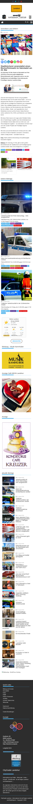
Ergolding (12, 265)
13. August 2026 (20, 619)
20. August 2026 (20, 553)
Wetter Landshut (14, 319)
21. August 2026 (20, 506)
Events (13, 149)
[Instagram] (17, 61)
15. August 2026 (20, 609)
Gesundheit (6, 691)
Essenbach (17, 265)
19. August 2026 (20, 572)
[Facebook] (2, 61)
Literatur (2, 151)
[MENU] (31, 22)
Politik (4, 694)
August (8, 223)
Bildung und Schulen (8, 689)
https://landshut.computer (10, 744)
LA (23, 149)
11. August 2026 (20, 650)
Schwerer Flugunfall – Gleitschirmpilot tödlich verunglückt (7, 171)
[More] (21, 61)
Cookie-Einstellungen (8, 711)
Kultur (4, 692)
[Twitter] (5, 61)
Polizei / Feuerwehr (17, 225)
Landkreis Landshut (5, 268)
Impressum (6, 706)
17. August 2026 (20, 591)
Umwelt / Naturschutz (8, 700)
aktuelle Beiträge (8, 473)
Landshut (27, 149)
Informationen (19, 149)
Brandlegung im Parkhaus (24, 169)
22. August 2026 (5, 301)
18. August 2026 (20, 581)
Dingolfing (12, 223)
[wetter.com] (6, 336)
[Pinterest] (11, 61)
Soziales (5, 698)
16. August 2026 (20, 600)
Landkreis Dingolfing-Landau (7, 225)
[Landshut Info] (2, 22)
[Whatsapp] (14, 61)
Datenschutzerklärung (8, 708)
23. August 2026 (5, 213)
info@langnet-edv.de (13, 742)
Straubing (3, 313)
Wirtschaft (5, 702)
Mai (6, 151)
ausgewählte (8, 149)
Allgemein (3, 149)
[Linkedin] (8, 61)
